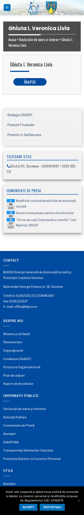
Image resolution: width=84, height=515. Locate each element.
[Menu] (7, 7)
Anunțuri (9, 433)
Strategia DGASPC (20, 115)
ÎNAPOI (30, 82)
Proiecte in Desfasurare (24, 135)
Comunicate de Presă (18, 425)
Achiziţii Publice (14, 417)
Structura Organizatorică (21, 367)
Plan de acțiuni (14, 375)
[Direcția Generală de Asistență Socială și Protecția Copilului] (42, 7)
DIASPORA (11, 442)
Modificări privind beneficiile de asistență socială (42, 203)
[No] (78, 501)
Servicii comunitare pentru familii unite (41, 213)
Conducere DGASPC (17, 359)
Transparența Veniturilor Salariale (28, 450)
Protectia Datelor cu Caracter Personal (32, 458)
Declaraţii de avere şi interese (24, 409)
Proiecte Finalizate (20, 125)
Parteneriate (12, 342)
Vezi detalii (52, 507)
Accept (28, 507)
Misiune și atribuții (16, 334)
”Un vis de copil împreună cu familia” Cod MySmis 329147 (42, 223)
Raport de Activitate (18, 383)
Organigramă (13, 350)
